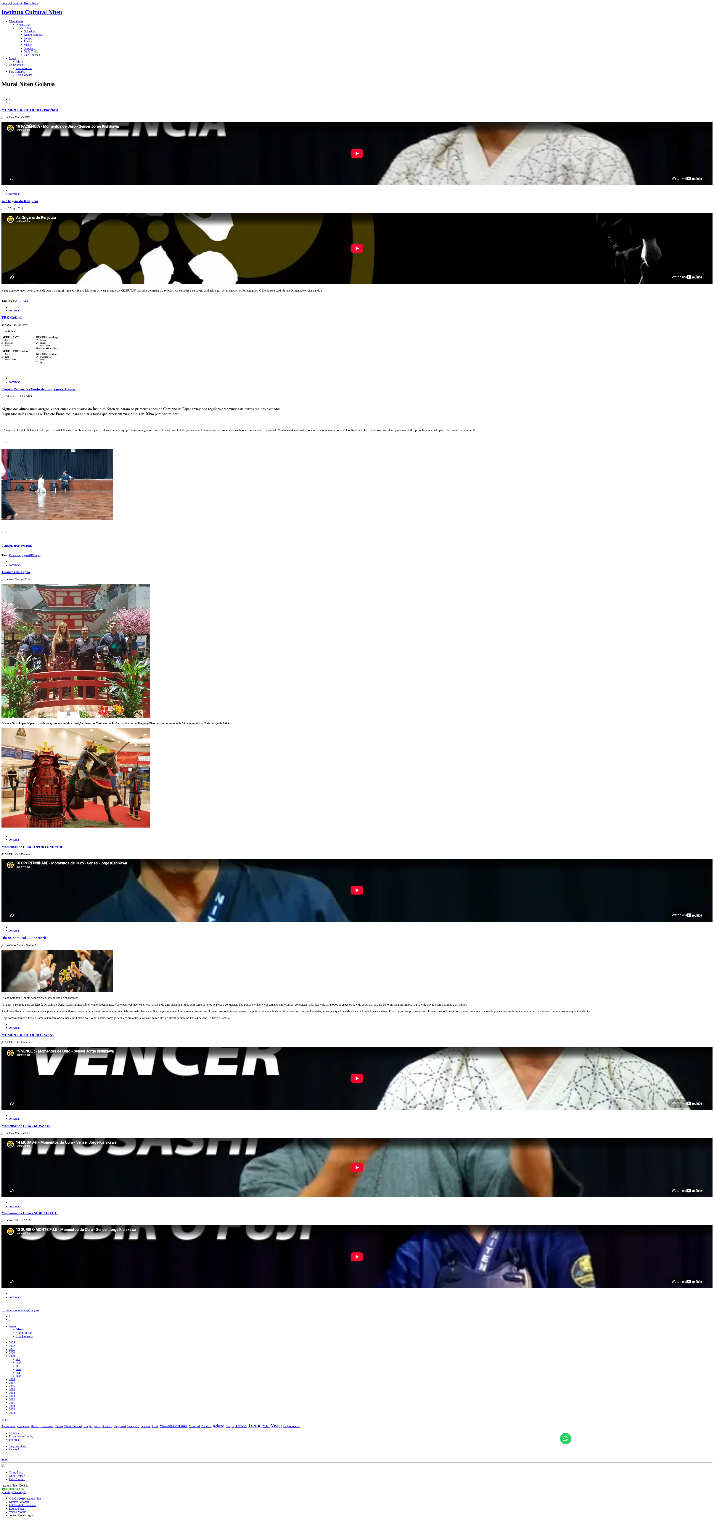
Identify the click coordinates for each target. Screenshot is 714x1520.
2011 (12, 1402)
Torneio (241, 1426)
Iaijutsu (28, 38)
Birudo (35, 1426)
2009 (12, 1409)
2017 (12, 1382)
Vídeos (28, 44)
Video (266, 1426)
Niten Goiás (16, 21)
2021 (12, 1349)
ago (18, 1362)
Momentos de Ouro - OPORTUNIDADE (32, 847)
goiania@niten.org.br (13, 1492)
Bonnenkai (47, 1426)
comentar (14, 193)
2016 (12, 1386)
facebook (14, 1449)
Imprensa (145, 1426)
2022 (12, 1345)
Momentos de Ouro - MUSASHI (26, 1126)
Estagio (87, 1426)
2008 (12, 1412)
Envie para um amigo (21, 1436)
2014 (12, 1392)
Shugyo (230, 1426)
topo (4, 1459)
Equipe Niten (17, 1508)
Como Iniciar (16, 64)
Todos (5, 1419)
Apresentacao (8, 1426)
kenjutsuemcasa (291, 1426)
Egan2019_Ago (18, 300)
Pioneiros (14, 555)
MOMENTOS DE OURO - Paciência (29, 110)
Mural (12, 58)
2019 (12, 1355)
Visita (276, 1425)
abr (18, 1372)
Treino (255, 1425)
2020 (12, 1352)
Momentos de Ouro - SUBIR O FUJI (29, 1213)
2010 (12, 1406)
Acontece (29, 48)
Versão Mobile (17, 1511)
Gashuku (107, 1426)
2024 (12, 1342)
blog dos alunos (18, 1446)
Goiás (12, 1326)
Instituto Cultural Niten (31, 12)
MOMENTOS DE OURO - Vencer (27, 1035)
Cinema (59, 1426)
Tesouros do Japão (15, 572)
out (18, 1359)
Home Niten (31, 3)
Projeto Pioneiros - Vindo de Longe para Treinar (38, 389)
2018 (12, 1379)
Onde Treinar (31, 51)
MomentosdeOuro (173, 1426)
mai (18, 1369)
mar (18, 1375)
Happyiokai (120, 1426)
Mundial (194, 1426)
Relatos (218, 1426)
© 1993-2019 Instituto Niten (25, 1498)
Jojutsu (28, 41)
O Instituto (30, 31)
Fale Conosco (32, 54)
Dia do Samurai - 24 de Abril (23, 938)
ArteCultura (23, 1426)
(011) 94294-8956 (14, 1488)
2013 (12, 1396)
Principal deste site (12, 3)
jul (17, 1365)
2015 (12, 1389)
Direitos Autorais (19, 1501)
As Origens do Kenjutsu (19, 201)
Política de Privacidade (22, 1505)
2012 (12, 1399)
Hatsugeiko (133, 1426)
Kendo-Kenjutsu (33, 34)
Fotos (97, 1426)
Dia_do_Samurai (73, 1426)
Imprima (14, 1439)
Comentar (14, 1433)
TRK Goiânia (11, 317)
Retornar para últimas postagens (20, 1310)
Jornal (155, 1426)
